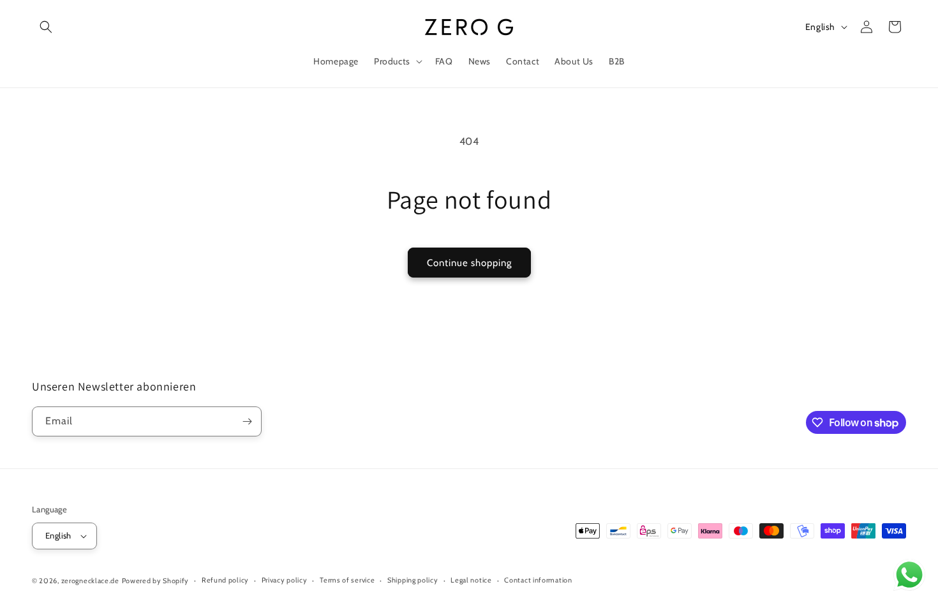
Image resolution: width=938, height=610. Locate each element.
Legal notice (470, 580)
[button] (46, 27)
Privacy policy (285, 580)
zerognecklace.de (90, 580)
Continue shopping (469, 263)
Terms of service (347, 580)
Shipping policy (412, 580)
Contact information (538, 580)
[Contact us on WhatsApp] (909, 578)
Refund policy (225, 580)
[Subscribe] (247, 421)
